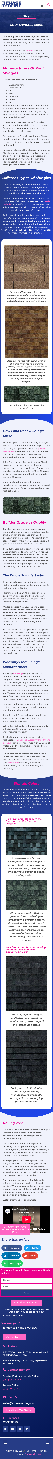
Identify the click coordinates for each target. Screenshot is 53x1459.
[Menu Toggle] (41, 5)
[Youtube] (13, 1429)
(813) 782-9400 (11, 1388)
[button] (48, 4)
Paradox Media (33, 1454)
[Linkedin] (27, 1429)
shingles (30, 50)
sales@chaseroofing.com (19, 1403)
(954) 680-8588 (12, 1379)
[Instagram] (5, 1429)
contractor (13, 762)
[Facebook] (20, 1429)
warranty (18, 673)
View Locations (14, 1315)
